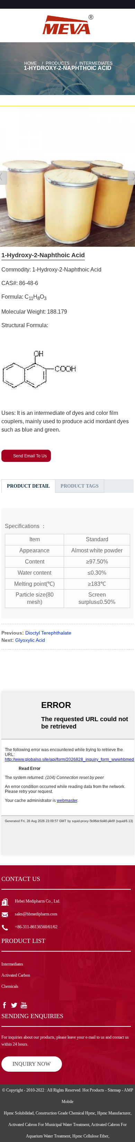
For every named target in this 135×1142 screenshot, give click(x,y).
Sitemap (114, 1090)
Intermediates (95, 63)
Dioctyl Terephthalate (48, 633)
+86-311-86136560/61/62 (36, 926)
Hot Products (93, 1090)
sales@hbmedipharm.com (36, 914)
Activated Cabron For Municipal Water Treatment (48, 1124)
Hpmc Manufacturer (113, 1113)
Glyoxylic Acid (30, 640)
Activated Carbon (15, 975)
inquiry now (31, 1064)
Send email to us (30, 456)
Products (57, 63)
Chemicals (9, 986)
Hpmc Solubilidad (19, 1113)
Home (30, 63)
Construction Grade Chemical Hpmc (65, 1113)
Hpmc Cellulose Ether (90, 1136)
